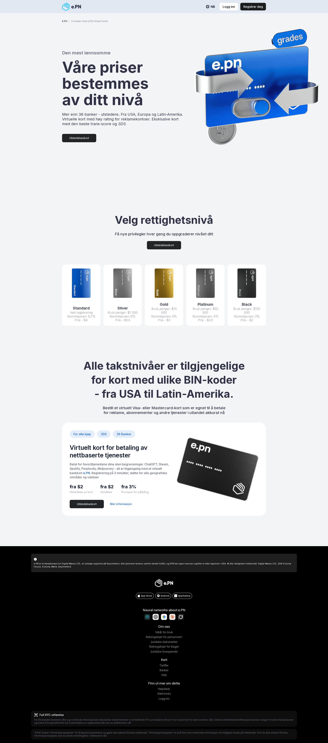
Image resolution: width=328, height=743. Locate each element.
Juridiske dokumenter (164, 641)
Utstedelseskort (79, 138)
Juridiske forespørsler (164, 651)
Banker (164, 670)
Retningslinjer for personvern (164, 637)
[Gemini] (164, 617)
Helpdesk (164, 688)
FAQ (164, 675)
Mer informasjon (121, 504)
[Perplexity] (147, 617)
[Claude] (172, 617)
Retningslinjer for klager (164, 646)
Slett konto (164, 693)
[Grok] (181, 617)
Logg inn (164, 698)
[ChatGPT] (156, 617)
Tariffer (164, 665)
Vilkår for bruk (164, 632)
